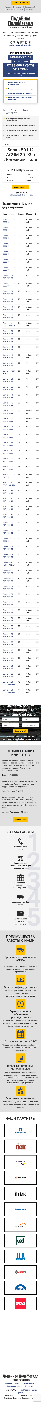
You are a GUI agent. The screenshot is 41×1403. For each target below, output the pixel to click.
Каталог (18, 7)
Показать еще (20, 819)
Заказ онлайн (30, 7)
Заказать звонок (21, 2)
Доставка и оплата (15, 10)
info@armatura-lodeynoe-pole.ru (20, 45)
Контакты (30, 10)
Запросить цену (21, 187)
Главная (8, 7)
